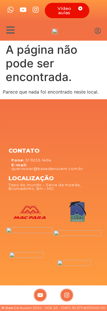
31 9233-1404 (31, 160)
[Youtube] (40, 295)
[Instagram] (67, 295)
